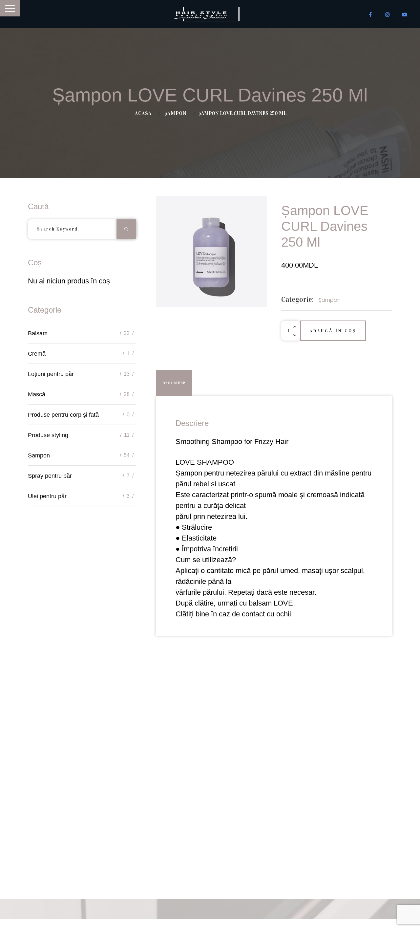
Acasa (143, 113)
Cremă (37, 353)
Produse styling (48, 435)
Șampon (175, 113)
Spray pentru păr (50, 476)
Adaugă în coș (333, 330)
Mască (36, 394)
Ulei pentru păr (47, 496)
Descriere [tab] (174, 383)
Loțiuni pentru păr (51, 374)
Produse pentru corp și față (63, 414)
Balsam (38, 333)
